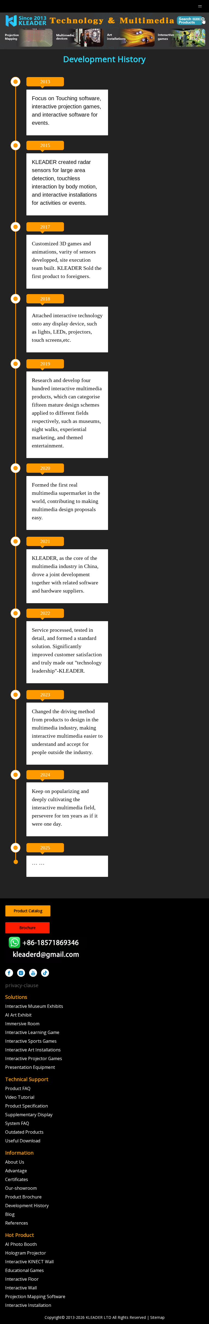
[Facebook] (9, 973)
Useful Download (22, 1141)
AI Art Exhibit (18, 1015)
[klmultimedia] (104, 30)
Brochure (27, 927)
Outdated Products (24, 1132)
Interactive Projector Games (33, 1058)
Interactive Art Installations (33, 1050)
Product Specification (26, 1106)
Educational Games (24, 1270)
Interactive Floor (22, 1279)
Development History (27, 1206)
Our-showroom (21, 1188)
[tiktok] (45, 973)
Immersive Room (22, 1024)
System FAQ (17, 1123)
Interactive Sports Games (31, 1041)
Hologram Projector (25, 1253)
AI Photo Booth (21, 1244)
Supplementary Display (29, 1115)
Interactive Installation (28, 1305)
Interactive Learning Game (32, 1032)
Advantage (16, 1171)
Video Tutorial (19, 1097)
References (16, 1223)
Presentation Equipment (30, 1067)
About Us (14, 1162)
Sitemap (157, 1317)
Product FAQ (17, 1088)
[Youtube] (33, 973)
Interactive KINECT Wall (29, 1262)
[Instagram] (21, 973)
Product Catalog (28, 910)
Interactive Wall (21, 1288)
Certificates (16, 1179)
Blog (10, 1214)
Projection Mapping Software (35, 1296)
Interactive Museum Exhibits (34, 1006)
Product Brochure (23, 1197)
